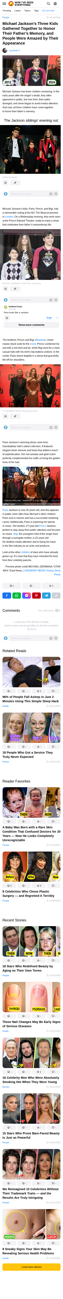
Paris (5, 510)
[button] (11, 586)
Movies (5, 1087)
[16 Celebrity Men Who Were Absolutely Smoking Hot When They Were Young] (31, 1053)
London (9, 216)
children (25, 552)
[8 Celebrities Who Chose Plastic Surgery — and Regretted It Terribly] (31, 867)
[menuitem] (7, 10)
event (33, 344)
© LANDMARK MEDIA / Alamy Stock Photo (20, 411)
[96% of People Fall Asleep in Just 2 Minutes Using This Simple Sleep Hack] (31, 673)
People (5, 17)
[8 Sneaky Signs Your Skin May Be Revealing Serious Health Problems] (31, 1225)
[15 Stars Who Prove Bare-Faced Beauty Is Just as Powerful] (31, 1109)
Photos (5, 761)
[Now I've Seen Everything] (21, 3)
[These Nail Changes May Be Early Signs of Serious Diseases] (31, 998)
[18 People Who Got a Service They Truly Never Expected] (31, 728)
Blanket (40, 340)
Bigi (15, 534)
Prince (42, 526)
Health (5, 706)
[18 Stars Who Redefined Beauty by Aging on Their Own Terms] (31, 942)
